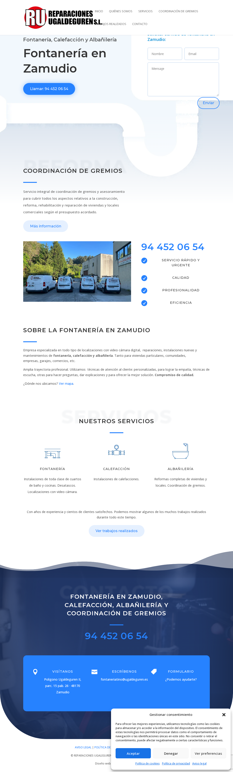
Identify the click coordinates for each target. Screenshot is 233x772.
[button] (224, 714)
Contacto (139, 24)
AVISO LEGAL (83, 747)
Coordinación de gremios (178, 11)
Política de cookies (147, 763)
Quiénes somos (120, 11)
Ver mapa (66, 383)
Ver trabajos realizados (117, 531)
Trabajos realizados (110, 24)
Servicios (145, 11)
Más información (45, 226)
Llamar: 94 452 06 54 (49, 89)
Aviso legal (199, 763)
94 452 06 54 (173, 246)
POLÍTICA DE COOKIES (108, 747)
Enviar (208, 103)
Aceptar (133, 753)
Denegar (171, 753)
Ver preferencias (208, 753)
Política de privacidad (176, 763)
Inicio (99, 11)
